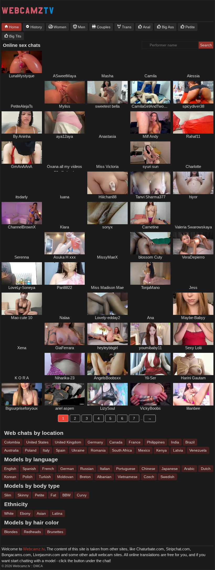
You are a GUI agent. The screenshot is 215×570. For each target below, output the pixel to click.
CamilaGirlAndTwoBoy (151, 106)
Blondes (11, 532)
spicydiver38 (193, 106)
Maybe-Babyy (193, 317)
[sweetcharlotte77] (193, 152)
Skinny (23, 495)
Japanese (170, 469)
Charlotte (193, 166)
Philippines (156, 442)
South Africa (122, 450)
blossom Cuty (150, 257)
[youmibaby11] (150, 334)
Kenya (161, 450)
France (135, 442)
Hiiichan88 (107, 197)
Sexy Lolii (193, 348)
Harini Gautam (193, 378)
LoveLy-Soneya (21, 287)
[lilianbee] (193, 394)
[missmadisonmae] (107, 273)
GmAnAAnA (21, 166)
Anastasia (107, 136)
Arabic (189, 469)
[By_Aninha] (22, 122)
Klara (64, 227)
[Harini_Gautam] (193, 364)
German (67, 469)
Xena (21, 348)
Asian (41, 513)
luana (64, 197)
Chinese (148, 469)
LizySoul (107, 408)
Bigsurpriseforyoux (22, 408)
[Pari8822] (65, 273)
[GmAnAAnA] (22, 152)
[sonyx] (107, 213)
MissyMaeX (107, 257)
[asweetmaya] (65, 62)
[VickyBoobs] (150, 394)
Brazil (190, 442)
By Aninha (21, 136)
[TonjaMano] (150, 273)
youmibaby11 (150, 348)
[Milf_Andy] (150, 122)
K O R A (22, 378)
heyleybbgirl (107, 348)
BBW (66, 495)
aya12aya (64, 136)
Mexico (144, 450)
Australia (11, 450)
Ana (150, 317)
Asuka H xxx (64, 257)
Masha (107, 76)
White (9, 513)
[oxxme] (65, 152)
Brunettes (55, 532)
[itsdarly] (22, 183)
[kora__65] (22, 364)
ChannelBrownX (22, 227)
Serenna (21, 257)
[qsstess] (107, 122)
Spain (60, 450)
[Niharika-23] (65, 364)
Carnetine (150, 227)
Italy (46, 450)
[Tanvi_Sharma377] (150, 183)
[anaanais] (150, 304)
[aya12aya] (65, 122)
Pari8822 (64, 287)
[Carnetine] (150, 213)
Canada (115, 442)
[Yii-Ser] (150, 364)
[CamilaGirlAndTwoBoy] (150, 92)
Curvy (82, 495)
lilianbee (193, 408)
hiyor (193, 197)
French (48, 469)
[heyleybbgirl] (107, 334)
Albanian (104, 477)
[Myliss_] (65, 92)
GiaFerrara (64, 348)
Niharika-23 (64, 378)
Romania (98, 450)
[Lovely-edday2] (107, 304)
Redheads (32, 532)
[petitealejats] (22, 92)
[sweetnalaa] (65, 304)
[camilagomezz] (150, 62)
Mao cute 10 (21, 317)
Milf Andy (150, 136)
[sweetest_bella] (107, 92)
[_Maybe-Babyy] (193, 304)
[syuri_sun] (150, 152)
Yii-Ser (150, 378)
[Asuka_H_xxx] (65, 243)
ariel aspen (64, 408)
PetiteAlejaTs (22, 106)
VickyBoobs (150, 408)
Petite (39, 495)
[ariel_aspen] (65, 394)
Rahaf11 (193, 136)
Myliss (64, 106)
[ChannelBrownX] (22, 213)
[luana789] (65, 183)
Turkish (45, 477)
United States (37, 442)
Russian (87, 469)
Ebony (25, 513)
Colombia (12, 442)
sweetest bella (107, 106)
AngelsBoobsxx (107, 378)
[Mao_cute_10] (22, 304)
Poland (30, 450)
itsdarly (21, 197)
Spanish (29, 469)
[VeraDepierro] (193, 243)
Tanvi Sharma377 (150, 197)
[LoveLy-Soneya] (22, 273)
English (10, 469)
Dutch (206, 469)
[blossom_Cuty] (150, 243)
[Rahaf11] (193, 122)
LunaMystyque (21, 76)
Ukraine (78, 450)
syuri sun (150, 166)
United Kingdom (68, 442)
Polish (28, 477)
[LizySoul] (107, 394)
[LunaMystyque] (22, 62)
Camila (150, 76)
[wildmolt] (65, 213)
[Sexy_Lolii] (193, 334)
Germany (95, 442)
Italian (105, 469)
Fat (53, 495)
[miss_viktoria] (107, 152)
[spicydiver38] (193, 92)
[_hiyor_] (193, 183)
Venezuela (198, 450)
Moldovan (65, 477)
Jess (193, 287)
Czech (149, 477)
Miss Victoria (107, 166)
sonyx (107, 227)
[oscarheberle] (193, 273)
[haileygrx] (107, 62)
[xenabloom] (22, 334)
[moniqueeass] (193, 62)
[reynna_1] (22, 243)
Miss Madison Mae (107, 287)
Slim (7, 495)
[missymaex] (107, 243)
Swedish (167, 477)
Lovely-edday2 (107, 317)
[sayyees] (193, 213)
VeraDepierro (193, 257)
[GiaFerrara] (65, 334)
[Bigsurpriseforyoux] (22, 394)
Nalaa (64, 317)
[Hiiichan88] (107, 183)
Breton (85, 477)
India (175, 442)
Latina (57, 513)
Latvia (178, 450)
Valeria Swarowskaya (193, 227)
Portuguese (125, 469)
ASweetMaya (64, 76)
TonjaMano (150, 287)
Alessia (193, 76)
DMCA (38, 566)
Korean (10, 477)
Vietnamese (127, 477)
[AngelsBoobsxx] (107, 364)
